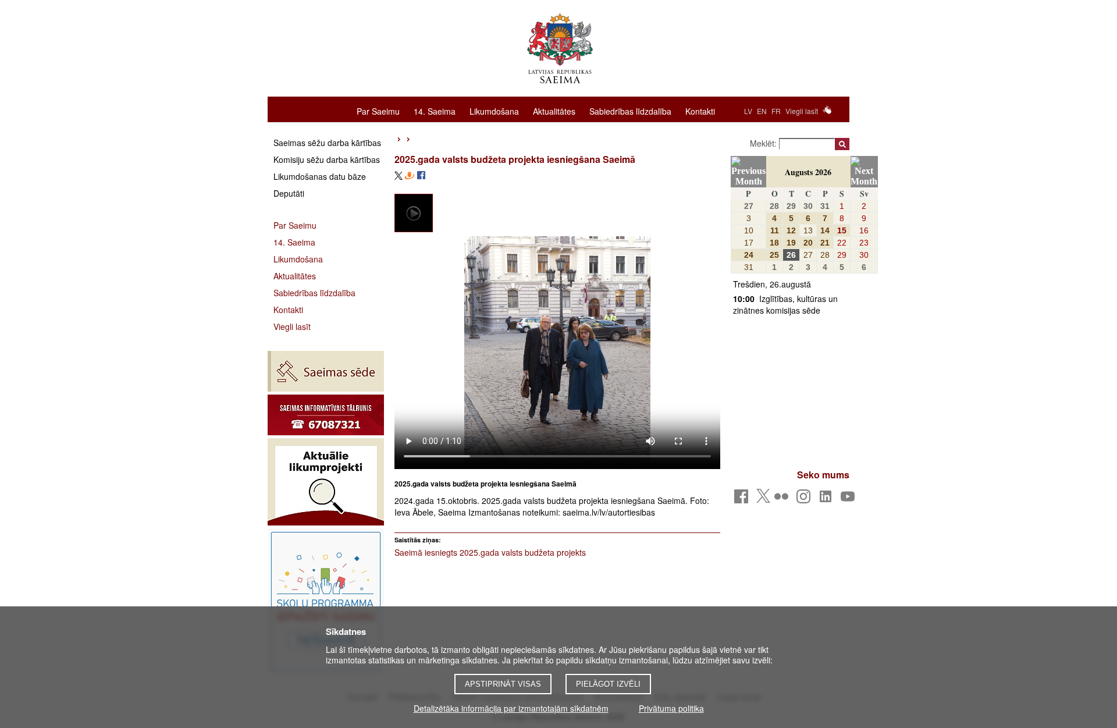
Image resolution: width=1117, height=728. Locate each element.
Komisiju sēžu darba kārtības (326, 159)
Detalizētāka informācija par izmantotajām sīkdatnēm (511, 708)
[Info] (326, 415)
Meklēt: (764, 143)
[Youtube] (850, 499)
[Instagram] (805, 499)
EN (762, 111)
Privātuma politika (671, 708)
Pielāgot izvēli (608, 684)
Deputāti (288, 193)
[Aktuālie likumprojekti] (326, 481)
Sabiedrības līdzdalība (630, 110)
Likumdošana (494, 110)
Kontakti (700, 110)
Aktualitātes (554, 110)
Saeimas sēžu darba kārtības (327, 142)
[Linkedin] (828, 499)
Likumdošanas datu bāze (319, 176)
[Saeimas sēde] (326, 371)
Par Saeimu (378, 110)
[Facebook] (743, 499)
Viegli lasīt (801, 111)
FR (776, 111)
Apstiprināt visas (503, 684)
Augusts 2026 (808, 172)
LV (748, 111)
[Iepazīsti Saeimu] (326, 601)
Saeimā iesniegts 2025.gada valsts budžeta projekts (490, 552)
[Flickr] (783, 499)
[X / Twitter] (763, 499)
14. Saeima (435, 110)
